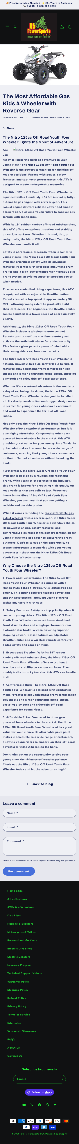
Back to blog (42, 784)
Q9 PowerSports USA (33, 1133)
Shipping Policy (17, 990)
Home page (15, 891)
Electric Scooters (18, 957)
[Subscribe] (62, 1079)
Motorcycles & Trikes (21, 932)
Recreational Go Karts (22, 940)
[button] (7, 27)
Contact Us (14, 1056)
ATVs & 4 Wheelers (20, 907)
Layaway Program (19, 965)
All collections (17, 899)
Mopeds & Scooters (20, 924)
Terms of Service (18, 1014)
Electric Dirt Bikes (19, 948)
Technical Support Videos (24, 973)
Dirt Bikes (14, 915)
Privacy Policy (16, 1006)
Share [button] (10, 128)
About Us (13, 1047)
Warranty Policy (18, 981)
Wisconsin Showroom (21, 1031)
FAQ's (11, 1039)
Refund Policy (16, 998)
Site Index (14, 1023)
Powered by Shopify (56, 1133)
